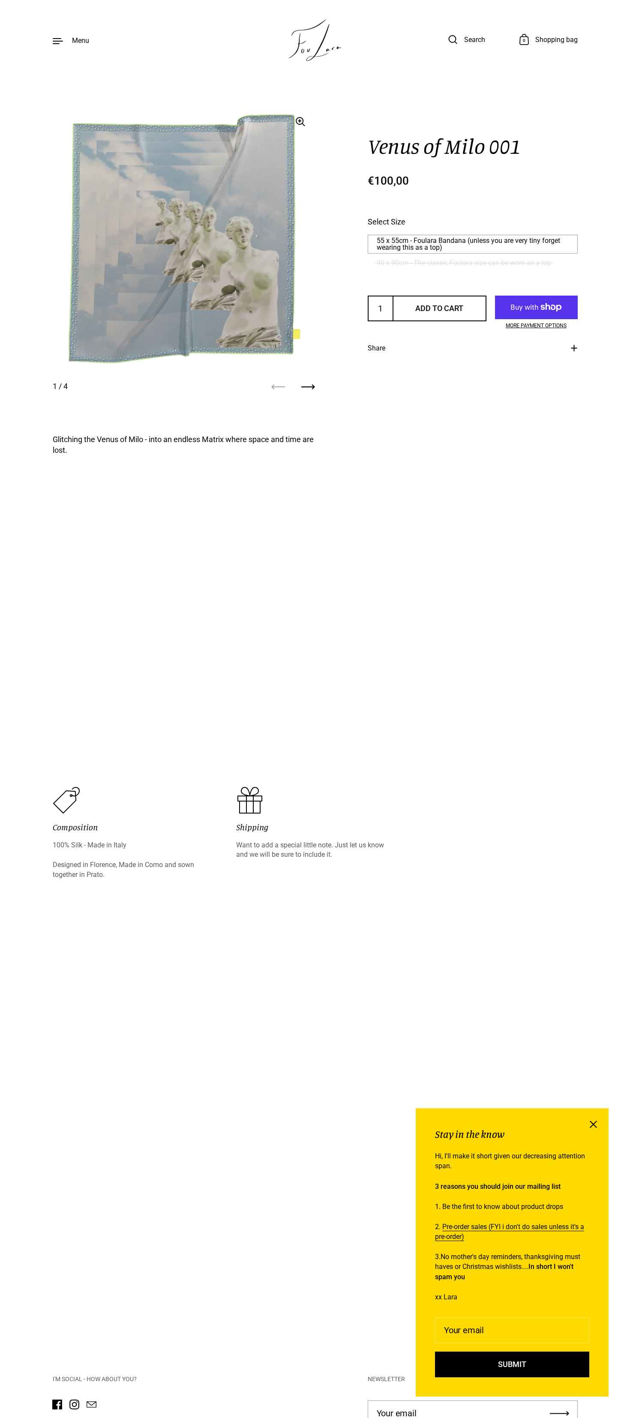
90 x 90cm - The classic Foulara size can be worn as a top (464, 263)
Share (376, 348)
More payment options (536, 326)
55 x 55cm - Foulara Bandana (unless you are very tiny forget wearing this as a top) (468, 243)
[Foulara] (315, 40)
